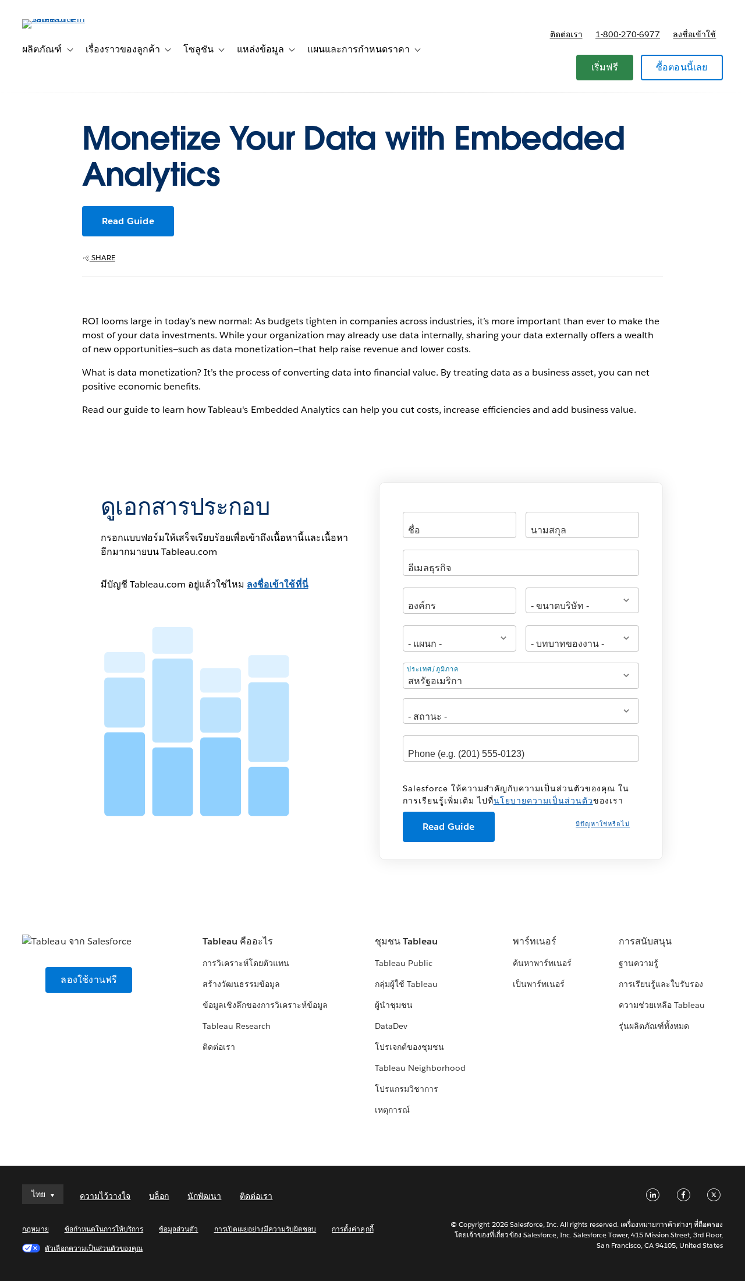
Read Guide (128, 221)
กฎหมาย (35, 1229)
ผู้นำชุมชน (394, 1005)
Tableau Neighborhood (420, 1068)
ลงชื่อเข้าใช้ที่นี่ (277, 584)
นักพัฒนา (204, 1196)
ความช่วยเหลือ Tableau (662, 1005)
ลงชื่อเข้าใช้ (694, 34)
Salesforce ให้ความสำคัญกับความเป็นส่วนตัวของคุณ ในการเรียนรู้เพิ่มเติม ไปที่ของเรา (516, 794)
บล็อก (159, 1196)
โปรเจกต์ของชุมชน (409, 1047)
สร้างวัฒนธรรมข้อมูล (241, 984)
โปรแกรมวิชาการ (406, 1089)
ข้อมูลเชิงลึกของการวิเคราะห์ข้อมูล (265, 1005)
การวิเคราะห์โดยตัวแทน (246, 963)
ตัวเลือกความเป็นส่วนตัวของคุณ (94, 1248)
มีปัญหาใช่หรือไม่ (603, 824)
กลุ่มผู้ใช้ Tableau (406, 984)
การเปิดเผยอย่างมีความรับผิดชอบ (265, 1229)
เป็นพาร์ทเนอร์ (539, 984)
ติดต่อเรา (566, 34)
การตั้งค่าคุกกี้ (352, 1229)
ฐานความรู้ (638, 963)
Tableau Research (237, 1026)
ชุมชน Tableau (406, 941)
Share (102, 258)
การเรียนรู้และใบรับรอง (661, 984)
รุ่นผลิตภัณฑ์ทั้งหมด (654, 1026)
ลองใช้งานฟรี (89, 980)
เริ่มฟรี (604, 67)
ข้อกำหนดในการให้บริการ (104, 1229)
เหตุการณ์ (392, 1110)
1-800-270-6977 (627, 34)
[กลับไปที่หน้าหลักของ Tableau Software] (65, 19)
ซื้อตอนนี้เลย (682, 67)
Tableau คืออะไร (238, 941)
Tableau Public (403, 963)
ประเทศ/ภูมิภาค (433, 668)
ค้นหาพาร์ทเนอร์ (542, 963)
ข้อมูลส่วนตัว (178, 1229)
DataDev (391, 1026)
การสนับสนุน (645, 941)
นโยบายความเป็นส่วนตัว (543, 800)
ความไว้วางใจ (105, 1196)
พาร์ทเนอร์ (534, 941)
